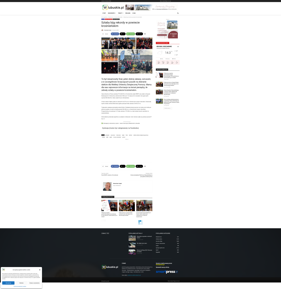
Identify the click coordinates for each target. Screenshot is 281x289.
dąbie (123, 135)
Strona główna (104, 17)
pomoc (123, 137)
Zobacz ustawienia (34, 283)
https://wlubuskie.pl (117, 185)
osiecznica (113, 135)
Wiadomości (110, 17)
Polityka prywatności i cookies (20, 286)
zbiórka (130, 135)
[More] (145, 33)
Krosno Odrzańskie (118, 17)
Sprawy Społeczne (116, 19)
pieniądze (107, 135)
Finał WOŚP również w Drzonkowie (109, 175)
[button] (40, 270)
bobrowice (118, 135)
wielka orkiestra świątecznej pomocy (140, 135)
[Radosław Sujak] (102, 30)
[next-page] (105, 220)
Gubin (103, 19)
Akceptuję (8, 283)
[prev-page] (102, 220)
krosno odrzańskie (117, 137)
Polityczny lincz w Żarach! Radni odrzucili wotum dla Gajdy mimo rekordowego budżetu (126, 214)
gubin (111, 137)
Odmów (21, 283)
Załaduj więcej (167, 108)
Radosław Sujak (107, 30)
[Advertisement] (126, 150)
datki (107, 137)
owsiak (103, 137)
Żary (102, 210)
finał (127, 135)
